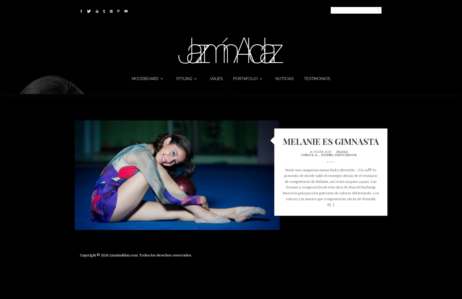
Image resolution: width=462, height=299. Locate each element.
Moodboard (145, 78)
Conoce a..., (311, 155)
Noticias (284, 78)
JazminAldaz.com (124, 255)
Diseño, (328, 155)
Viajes (216, 78)
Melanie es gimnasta (331, 141)
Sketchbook (346, 155)
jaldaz (342, 152)
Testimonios (317, 78)
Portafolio (245, 78)
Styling (184, 78)
